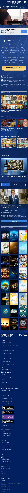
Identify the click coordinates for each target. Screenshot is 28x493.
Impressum (3, 491)
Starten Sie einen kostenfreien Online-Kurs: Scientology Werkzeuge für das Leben (13, 85)
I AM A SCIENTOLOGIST (7, 37)
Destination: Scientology (8, 350)
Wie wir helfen (5, 442)
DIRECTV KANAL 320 (7, 390)
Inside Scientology (7, 347)
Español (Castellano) (6, 461)
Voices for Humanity (7, 356)
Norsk (2, 471)
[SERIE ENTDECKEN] (5, 236)
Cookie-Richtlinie (4, 487)
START (24, 31)
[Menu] (2, 2)
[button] (1, 185)
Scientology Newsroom (8, 444)
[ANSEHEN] (23, 248)
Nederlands (4, 470)
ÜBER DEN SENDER (6, 372)
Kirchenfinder (5, 438)
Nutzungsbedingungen (5, 486)
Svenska (3, 476)
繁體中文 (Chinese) (6, 478)
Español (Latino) (5, 459)
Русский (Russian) (5, 475)
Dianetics (4, 440)
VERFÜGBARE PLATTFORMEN (9, 388)
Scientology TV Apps (7, 404)
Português (3, 473)
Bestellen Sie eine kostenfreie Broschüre (12, 80)
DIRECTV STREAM (7, 393)
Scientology (5, 431)
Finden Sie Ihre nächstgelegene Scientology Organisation (10, 76)
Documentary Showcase (8, 364)
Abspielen (15, 221)
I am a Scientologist (7, 361)
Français (3, 480)
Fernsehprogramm (6, 369)
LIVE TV (3, 367)
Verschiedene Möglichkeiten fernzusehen (11, 377)
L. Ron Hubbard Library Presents (10, 358)
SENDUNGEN (4, 340)
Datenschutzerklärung (5, 489)
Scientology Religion (7, 447)
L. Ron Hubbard (6, 435)
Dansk (2, 454)
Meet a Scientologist (7, 353)
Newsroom (4, 379)
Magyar (3, 464)
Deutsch (3, 456)
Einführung (4, 374)
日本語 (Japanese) (5, 468)
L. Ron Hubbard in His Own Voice (10, 345)
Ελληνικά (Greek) (5, 458)
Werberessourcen (6, 385)
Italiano (3, 466)
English (3, 452)
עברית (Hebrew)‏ (5, 463)
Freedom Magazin (6, 449)
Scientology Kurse (6, 433)
